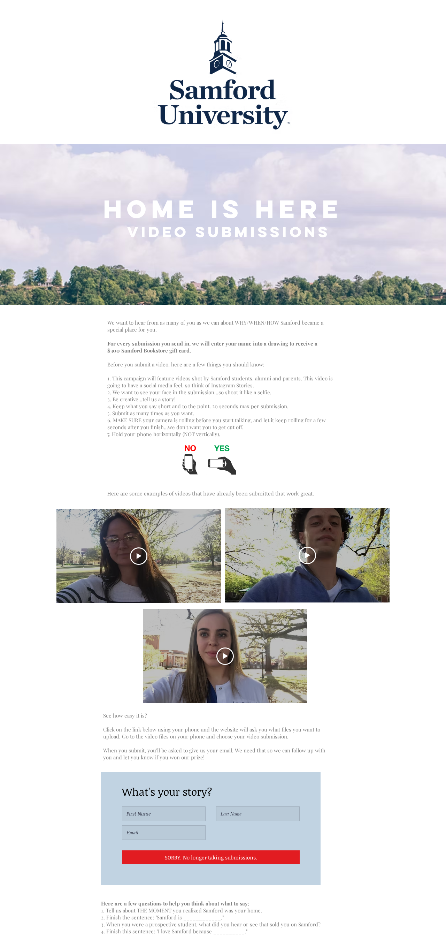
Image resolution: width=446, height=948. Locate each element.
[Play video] (138, 556)
